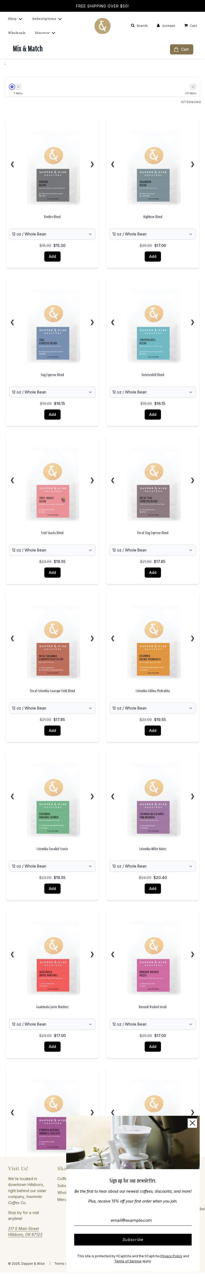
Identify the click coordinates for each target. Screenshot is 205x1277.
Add (52, 256)
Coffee (63, 1178)
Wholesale (17, 33)
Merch (63, 1199)
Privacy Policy (171, 1256)
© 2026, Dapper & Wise (26, 1264)
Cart (185, 49)
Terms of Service (127, 1261)
